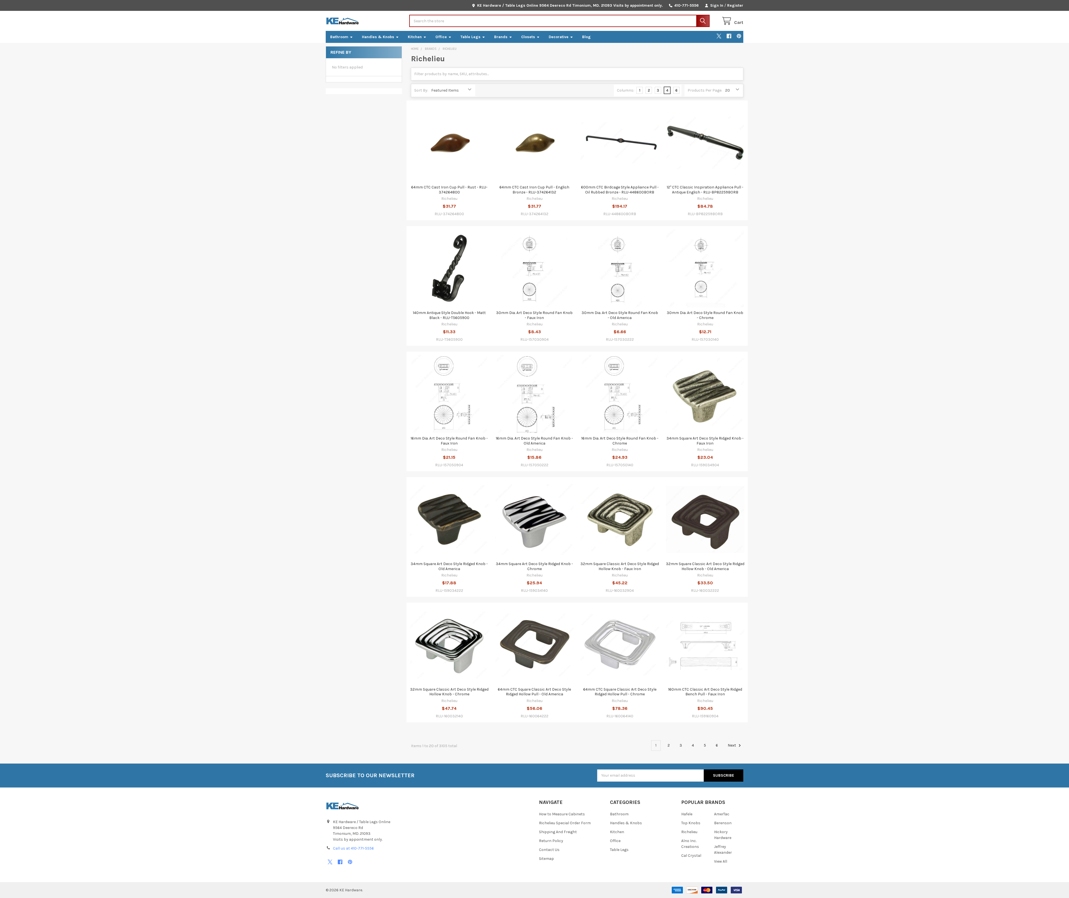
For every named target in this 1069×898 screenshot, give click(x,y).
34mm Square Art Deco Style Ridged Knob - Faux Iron (705, 441)
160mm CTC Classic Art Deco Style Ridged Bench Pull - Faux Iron (705, 692)
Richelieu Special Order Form (565, 823)
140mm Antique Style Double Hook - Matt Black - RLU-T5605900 (449, 315)
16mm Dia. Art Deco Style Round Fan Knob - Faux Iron (449, 441)
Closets (528, 37)
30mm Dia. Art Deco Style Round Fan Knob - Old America (620, 315)
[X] (719, 36)
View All (720, 861)
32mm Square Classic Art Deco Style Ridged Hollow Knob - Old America (705, 566)
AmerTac (721, 814)
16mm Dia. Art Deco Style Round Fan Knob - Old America (534, 441)
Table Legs (470, 37)
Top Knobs (690, 823)
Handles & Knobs (378, 37)
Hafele (686, 814)
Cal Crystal (691, 855)
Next (732, 745)
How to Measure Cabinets (562, 814)
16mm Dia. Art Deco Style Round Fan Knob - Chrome (619, 441)
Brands (500, 37)
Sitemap (546, 858)
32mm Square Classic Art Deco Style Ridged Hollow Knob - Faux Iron (619, 566)
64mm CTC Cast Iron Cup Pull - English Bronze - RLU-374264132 (534, 190)
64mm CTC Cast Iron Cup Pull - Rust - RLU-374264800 (449, 190)
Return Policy (551, 840)
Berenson (723, 823)
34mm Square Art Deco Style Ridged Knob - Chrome (534, 566)
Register (735, 5)
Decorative (558, 37)
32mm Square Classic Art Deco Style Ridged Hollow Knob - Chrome (449, 692)
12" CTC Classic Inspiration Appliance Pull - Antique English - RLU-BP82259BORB (705, 190)
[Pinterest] (739, 36)
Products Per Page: (705, 90)
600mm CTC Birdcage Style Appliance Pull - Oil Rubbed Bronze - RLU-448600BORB (620, 190)
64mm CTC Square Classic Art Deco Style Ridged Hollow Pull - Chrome (619, 692)
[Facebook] (729, 36)
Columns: (625, 90)
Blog (586, 37)
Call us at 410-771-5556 (353, 848)
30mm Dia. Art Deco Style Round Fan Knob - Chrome (705, 315)
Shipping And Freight (558, 832)
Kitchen (415, 37)
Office (441, 37)
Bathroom (339, 37)
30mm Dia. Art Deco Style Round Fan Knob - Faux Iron (534, 315)
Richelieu (689, 832)
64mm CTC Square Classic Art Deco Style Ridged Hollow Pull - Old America (534, 692)
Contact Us (549, 849)
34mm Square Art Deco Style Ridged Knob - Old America (449, 566)
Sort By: (421, 90)
